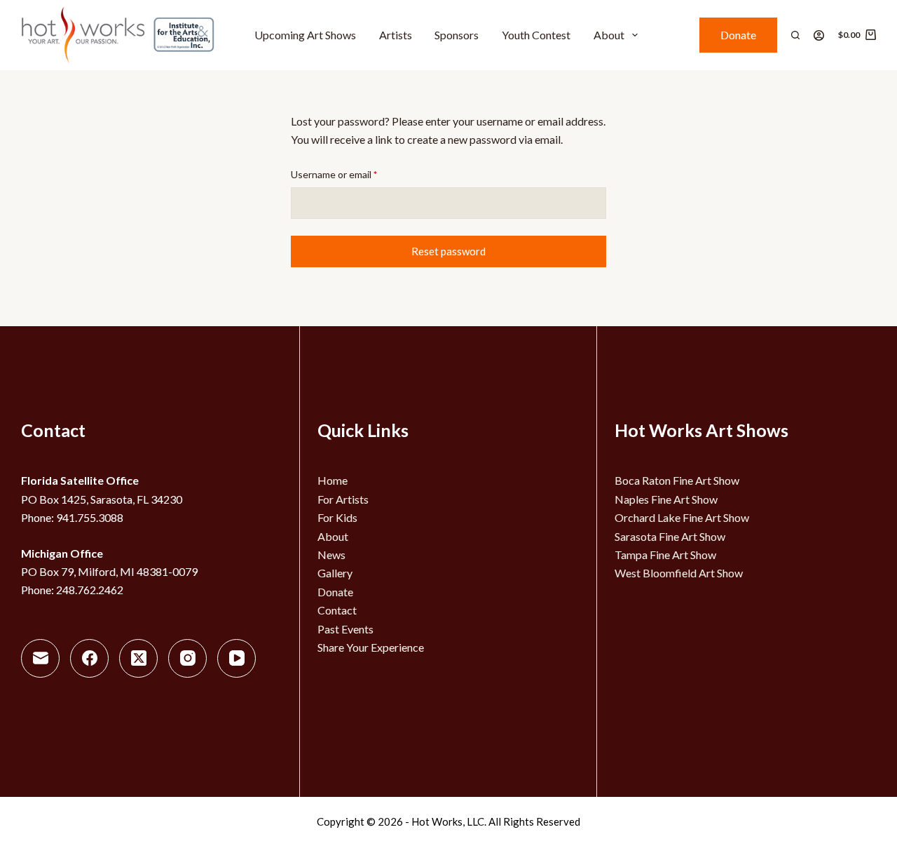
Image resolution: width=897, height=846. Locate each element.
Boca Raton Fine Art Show (677, 480)
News (331, 554)
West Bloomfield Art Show (679, 572)
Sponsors (456, 34)
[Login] (819, 35)
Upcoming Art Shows (305, 34)
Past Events (345, 629)
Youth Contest (536, 34)
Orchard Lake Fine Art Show (682, 517)
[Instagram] (187, 658)
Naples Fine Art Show (666, 499)
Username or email (353, 174)
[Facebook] (89, 658)
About (609, 34)
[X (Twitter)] (138, 658)
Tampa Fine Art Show (665, 554)
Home (332, 480)
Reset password (448, 251)
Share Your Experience (370, 647)
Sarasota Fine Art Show (670, 536)
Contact (337, 610)
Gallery (334, 572)
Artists (395, 34)
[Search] (795, 35)
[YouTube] (236, 658)
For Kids (337, 517)
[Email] (40, 658)
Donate (738, 34)
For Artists (343, 499)
